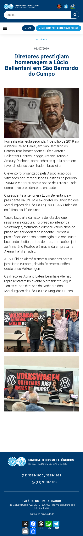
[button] (5, 28)
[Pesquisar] (75, 14)
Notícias (41, 39)
